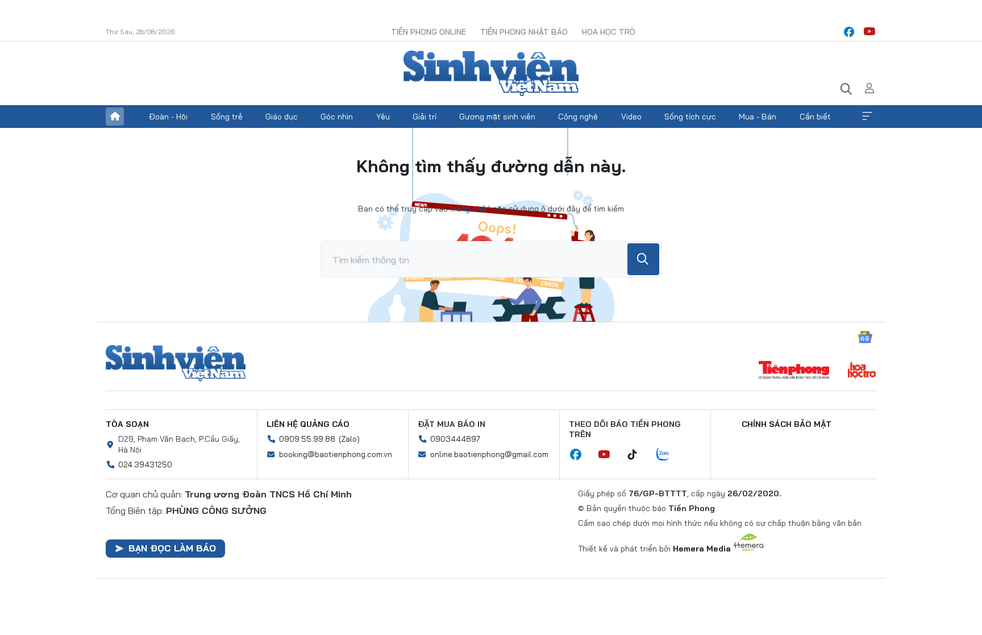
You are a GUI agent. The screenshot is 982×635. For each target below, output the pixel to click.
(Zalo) (349, 439)
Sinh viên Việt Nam (176, 363)
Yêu (383, 116)
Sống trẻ (227, 116)
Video (631, 116)
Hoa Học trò (608, 32)
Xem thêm (867, 116)
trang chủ (468, 209)
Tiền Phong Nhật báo (524, 32)
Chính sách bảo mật (786, 424)
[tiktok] (638, 455)
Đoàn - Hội (168, 116)
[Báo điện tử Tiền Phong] (794, 371)
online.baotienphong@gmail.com (489, 454)
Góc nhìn (337, 116)
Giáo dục (281, 116)
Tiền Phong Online (428, 32)
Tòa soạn (127, 424)
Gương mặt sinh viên (497, 116)
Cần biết (815, 116)
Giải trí (424, 116)
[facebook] (849, 32)
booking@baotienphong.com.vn (335, 454)
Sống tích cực (690, 116)
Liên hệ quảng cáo (308, 424)
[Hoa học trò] (861, 371)
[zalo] (669, 455)
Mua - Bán (757, 116)
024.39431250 (145, 464)
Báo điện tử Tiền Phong (491, 73)
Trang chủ (115, 116)
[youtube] (869, 32)
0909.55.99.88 (307, 439)
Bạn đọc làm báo (172, 548)
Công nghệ (578, 116)
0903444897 (455, 439)
